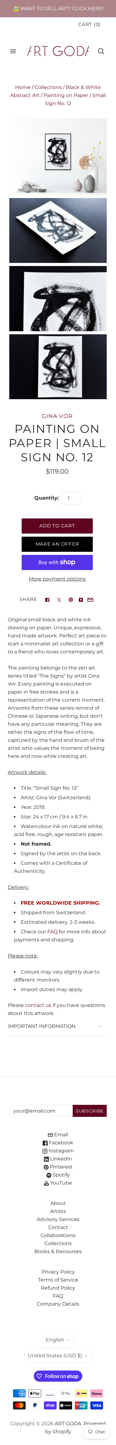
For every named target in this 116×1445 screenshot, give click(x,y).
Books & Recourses (58, 1251)
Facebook (60, 1143)
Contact (58, 1227)
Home (23, 87)
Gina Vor (57, 416)
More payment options (57, 579)
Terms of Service (58, 1280)
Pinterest (61, 1167)
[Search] (101, 51)
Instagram (60, 1151)
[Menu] (13, 51)
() (89, 24)
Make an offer (57, 544)
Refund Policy (58, 1288)
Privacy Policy (58, 1272)
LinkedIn (60, 1159)
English (55, 1340)
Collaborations (58, 1235)
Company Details (58, 1304)
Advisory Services (58, 1219)
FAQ (52, 932)
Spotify (60, 1175)
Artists (58, 1211)
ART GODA (68, 1423)
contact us (38, 1005)
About (58, 1203)
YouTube (60, 1183)
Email (60, 1135)
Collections (48, 87)
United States (55, 1355)
